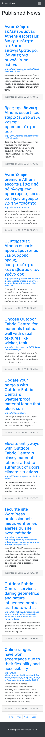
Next (26, 717)
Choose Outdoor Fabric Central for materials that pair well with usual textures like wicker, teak (21, 331)
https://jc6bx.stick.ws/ (15, 413)
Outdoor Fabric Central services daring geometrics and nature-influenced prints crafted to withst (21, 595)
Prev (19, 717)
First (11, 717)
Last (34, 717)
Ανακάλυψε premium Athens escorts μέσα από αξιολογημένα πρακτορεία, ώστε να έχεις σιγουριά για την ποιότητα (22, 189)
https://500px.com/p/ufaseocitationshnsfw (22, 477)
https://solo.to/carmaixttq (17, 207)
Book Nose (8, 3)
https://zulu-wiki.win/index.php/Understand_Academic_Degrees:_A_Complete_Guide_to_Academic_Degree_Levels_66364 (22, 676)
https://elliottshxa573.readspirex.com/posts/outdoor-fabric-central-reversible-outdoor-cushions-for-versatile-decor (21, 615)
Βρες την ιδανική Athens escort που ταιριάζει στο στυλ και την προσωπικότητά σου (22, 119)
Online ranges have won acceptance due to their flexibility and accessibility (22, 659)
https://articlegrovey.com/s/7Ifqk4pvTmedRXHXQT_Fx (22, 348)
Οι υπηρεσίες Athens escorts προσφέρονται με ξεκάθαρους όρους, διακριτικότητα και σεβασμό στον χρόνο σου (22, 258)
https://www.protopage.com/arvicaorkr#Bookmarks (22, 137)
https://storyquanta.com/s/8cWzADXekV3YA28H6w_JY (21, 70)
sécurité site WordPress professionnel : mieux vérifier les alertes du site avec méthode (20, 521)
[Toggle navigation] (39, 3)
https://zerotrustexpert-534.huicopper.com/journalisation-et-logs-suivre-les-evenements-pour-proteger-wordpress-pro (22, 541)
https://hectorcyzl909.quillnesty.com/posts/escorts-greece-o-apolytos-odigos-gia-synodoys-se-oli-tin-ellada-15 (22, 282)
